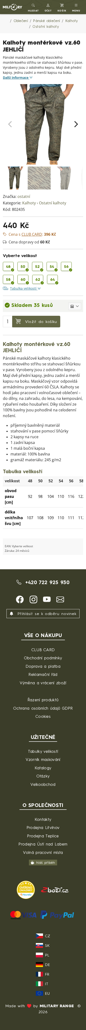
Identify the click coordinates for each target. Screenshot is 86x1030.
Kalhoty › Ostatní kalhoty (44, 203)
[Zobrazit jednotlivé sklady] (74, 306)
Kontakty (43, 819)
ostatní (23, 196)
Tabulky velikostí (43, 751)
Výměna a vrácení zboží (43, 682)
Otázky (43, 775)
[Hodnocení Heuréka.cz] (27, 889)
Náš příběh (45, 863)
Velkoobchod (43, 784)
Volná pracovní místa (43, 852)
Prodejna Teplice (43, 835)
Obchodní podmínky (43, 657)
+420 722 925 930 (46, 582)
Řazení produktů (43, 699)
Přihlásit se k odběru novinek (46, 613)
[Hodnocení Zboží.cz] (55, 889)
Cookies (43, 716)
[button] (48, 7)
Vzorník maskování (43, 759)
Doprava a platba (43, 666)
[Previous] (10, 124)
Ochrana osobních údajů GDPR (43, 708)
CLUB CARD (43, 649)
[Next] (75, 124)
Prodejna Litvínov (43, 827)
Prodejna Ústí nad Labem (42, 843)
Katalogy (43, 767)
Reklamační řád (42, 674)
